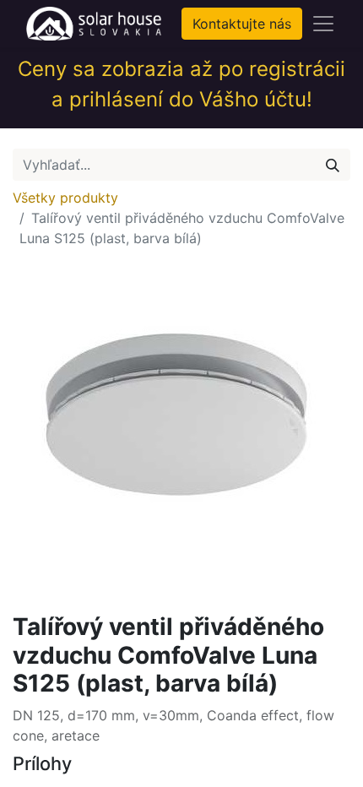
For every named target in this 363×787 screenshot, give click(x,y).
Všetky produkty (65, 197)
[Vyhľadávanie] (332, 165)
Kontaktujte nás (241, 23)
